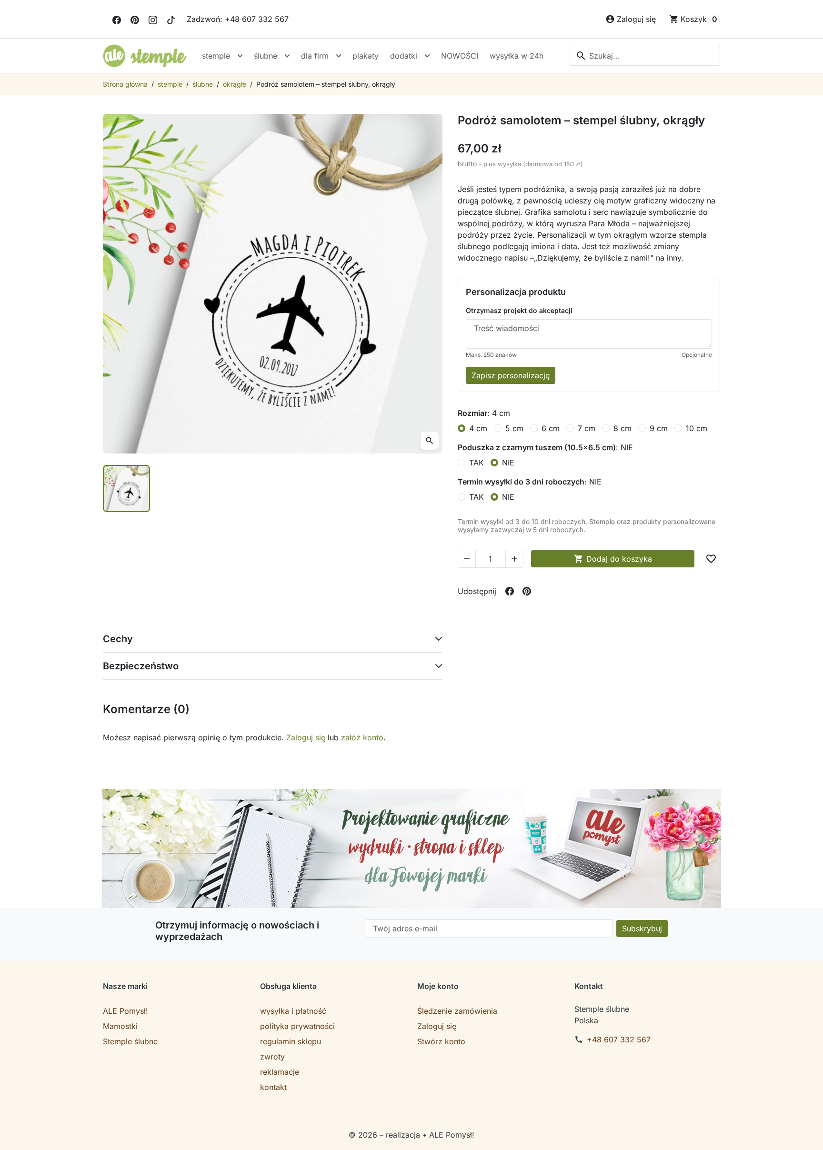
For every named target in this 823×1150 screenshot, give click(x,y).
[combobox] (645, 56)
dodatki (403, 56)
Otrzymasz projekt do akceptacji (519, 310)
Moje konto (438, 986)
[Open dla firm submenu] (338, 55)
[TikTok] (171, 19)
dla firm (315, 56)
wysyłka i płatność (293, 1011)
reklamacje (279, 1072)
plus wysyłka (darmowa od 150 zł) (533, 164)
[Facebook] (117, 19)
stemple (216, 56)
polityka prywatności (297, 1026)
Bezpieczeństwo (141, 666)
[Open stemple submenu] (240, 55)
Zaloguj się (305, 737)
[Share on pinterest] (526, 591)
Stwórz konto (441, 1041)
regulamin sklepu (290, 1041)
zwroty (272, 1056)
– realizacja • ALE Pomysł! (427, 1135)
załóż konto (362, 737)
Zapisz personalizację (511, 375)
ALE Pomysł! (125, 1011)
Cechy (118, 639)
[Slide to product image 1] (126, 488)
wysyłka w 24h (516, 56)
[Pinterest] (135, 19)
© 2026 (364, 1135)
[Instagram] (153, 19)
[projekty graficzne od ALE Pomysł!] (411, 848)
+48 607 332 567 (619, 1039)
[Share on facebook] (509, 591)
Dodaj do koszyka (613, 559)
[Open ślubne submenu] (287, 55)
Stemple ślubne (130, 1041)
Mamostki (120, 1026)
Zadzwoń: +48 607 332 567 (238, 19)
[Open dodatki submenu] (427, 55)
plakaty (365, 56)
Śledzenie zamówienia (457, 1011)
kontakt (273, 1087)
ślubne (265, 56)
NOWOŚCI (459, 56)
